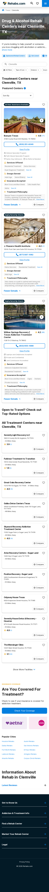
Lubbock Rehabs (8, 754)
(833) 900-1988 (26, 346)
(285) (43, 332)
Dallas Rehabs (7, 746)
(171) (43, 136)
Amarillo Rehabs (8, 758)
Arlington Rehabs (30, 754)
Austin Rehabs (29, 741)
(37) (43, 246)
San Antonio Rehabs (31, 746)
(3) (11, 444)
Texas (8, 10)
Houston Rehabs (8, 741)
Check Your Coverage (24, 710)
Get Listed (35, 56)
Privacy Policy (24, 862)
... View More (39, 199)
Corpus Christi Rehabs (32, 758)
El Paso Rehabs (29, 750)
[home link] (3, 10)
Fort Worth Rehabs (9, 750)
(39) (11, 654)
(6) (10, 468)
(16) (11, 538)
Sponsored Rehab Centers (15, 56)
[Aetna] (14, 723)
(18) (11, 489)
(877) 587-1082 (26, 255)
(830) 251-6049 (26, 144)
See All (28, 170)
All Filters (9, 70)
